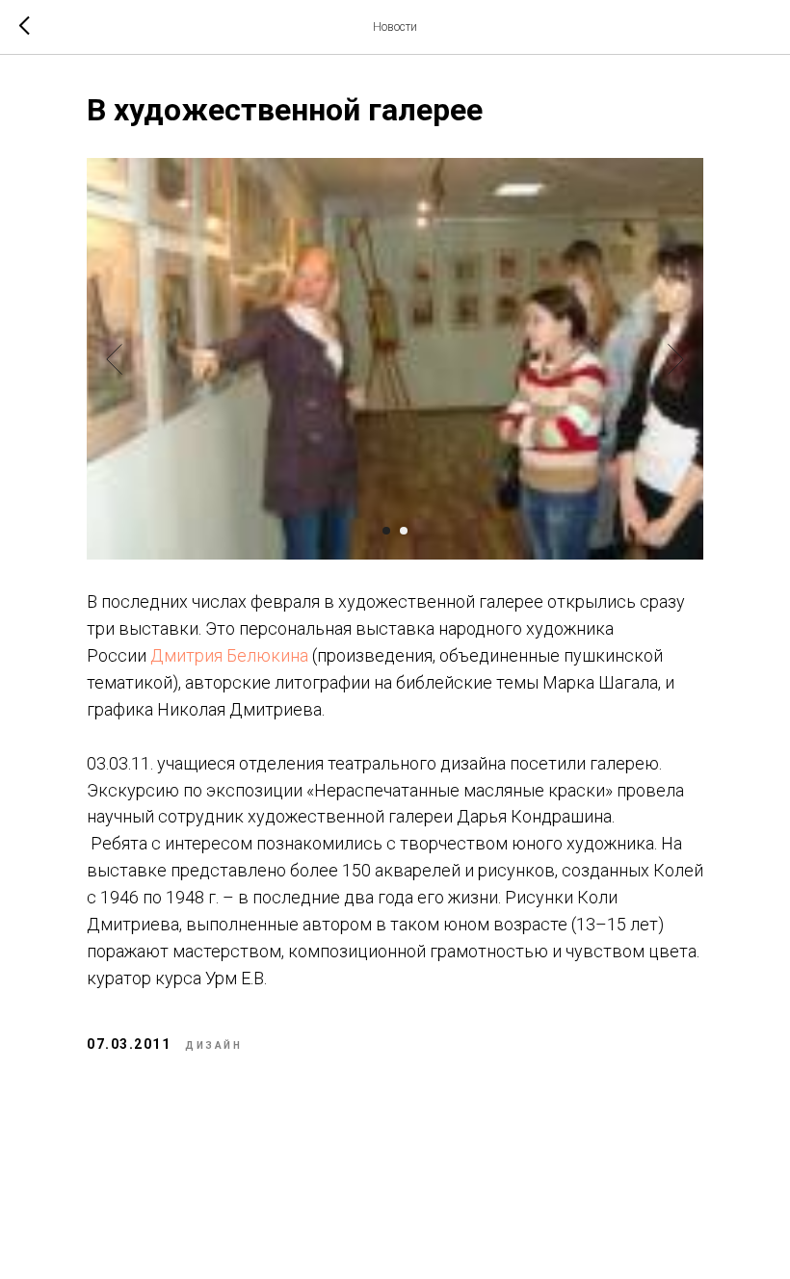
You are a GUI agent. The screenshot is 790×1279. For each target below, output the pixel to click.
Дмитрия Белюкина (229, 655)
